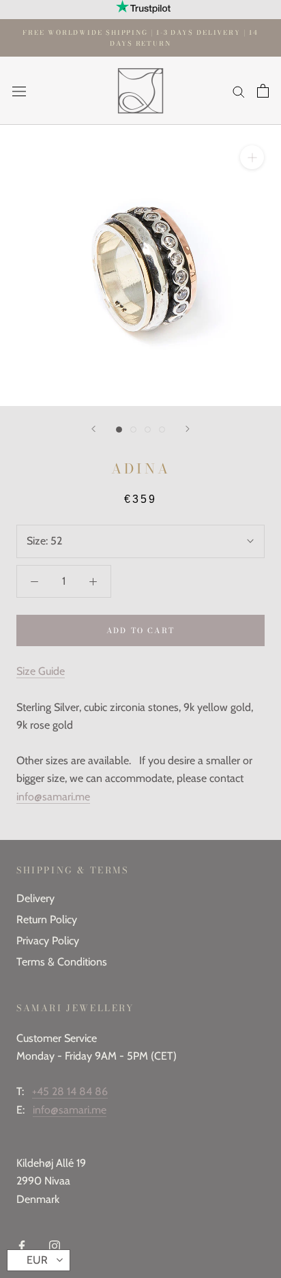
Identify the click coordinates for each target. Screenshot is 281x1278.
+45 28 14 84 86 (70, 1091)
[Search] (239, 91)
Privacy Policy (47, 940)
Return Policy (46, 919)
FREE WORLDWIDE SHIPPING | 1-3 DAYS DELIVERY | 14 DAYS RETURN (140, 37)
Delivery (35, 898)
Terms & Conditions (61, 961)
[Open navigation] (19, 90)
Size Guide (40, 671)
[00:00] (140, 265)
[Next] (188, 429)
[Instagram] (54, 1245)
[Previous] (93, 429)
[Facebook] (21, 1245)
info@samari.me (53, 796)
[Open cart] (263, 91)
